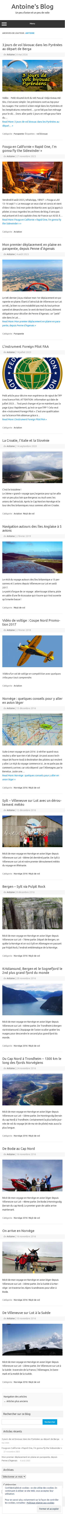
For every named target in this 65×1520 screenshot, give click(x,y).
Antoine (29, 33)
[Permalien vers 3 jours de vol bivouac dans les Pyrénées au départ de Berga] (32, 90)
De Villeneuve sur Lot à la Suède (26, 1313)
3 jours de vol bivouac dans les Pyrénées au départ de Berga (30, 1439)
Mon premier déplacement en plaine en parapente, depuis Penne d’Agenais (31, 246)
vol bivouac (42, 134)
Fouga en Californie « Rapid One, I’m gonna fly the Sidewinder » (29, 148)
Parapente (19, 134)
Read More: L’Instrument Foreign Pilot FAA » (24, 419)
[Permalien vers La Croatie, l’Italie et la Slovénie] (32, 482)
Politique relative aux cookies (40, 1503)
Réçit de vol (28, 513)
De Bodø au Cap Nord (18, 1148)
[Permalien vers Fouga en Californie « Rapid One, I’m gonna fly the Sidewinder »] (32, 192)
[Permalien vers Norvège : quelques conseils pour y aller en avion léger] (32, 744)
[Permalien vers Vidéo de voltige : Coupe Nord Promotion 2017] (32, 666)
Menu (32, 23)
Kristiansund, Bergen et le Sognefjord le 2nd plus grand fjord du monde (32, 971)
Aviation (18, 231)
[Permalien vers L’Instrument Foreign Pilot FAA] (32, 388)
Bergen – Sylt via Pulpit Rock (23, 886)
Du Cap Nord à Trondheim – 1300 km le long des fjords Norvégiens (31, 1060)
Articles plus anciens (16, 1401)
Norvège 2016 (20, 787)
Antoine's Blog (32, 6)
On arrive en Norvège (18, 1231)
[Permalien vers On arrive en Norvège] (32, 1272)
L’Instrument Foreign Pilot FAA (25, 346)
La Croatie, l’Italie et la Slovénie (25, 440)
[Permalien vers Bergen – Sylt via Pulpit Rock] (32, 928)
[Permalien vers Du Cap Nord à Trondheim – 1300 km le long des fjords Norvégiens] (32, 1104)
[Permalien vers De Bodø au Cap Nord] (32, 1190)
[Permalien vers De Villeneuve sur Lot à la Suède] (32, 1354)
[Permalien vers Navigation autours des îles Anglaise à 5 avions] (32, 572)
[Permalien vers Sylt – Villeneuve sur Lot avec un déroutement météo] (32, 846)
